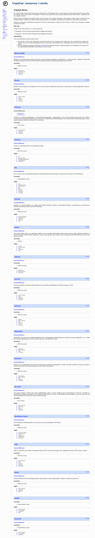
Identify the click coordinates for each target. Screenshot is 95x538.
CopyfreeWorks (45, 45)
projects (4, 36)
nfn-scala (17, 387)
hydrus (16, 227)
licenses (5, 12)
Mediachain (18, 331)
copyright (5, 17)
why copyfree (5, 24)
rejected (4, 14)
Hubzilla (17, 199)
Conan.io (17, 139)
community (5, 35)
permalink (87, 52)
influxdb (17, 257)
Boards (16, 80)
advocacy (5, 33)
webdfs (16, 498)
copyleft (4, 18)
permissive (5, 20)
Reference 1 (21, 113)
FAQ (4, 28)
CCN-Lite (17, 107)
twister (16, 472)
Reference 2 (21, 114)
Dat (15, 167)
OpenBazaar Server (21, 416)
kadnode (17, 306)
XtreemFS (17, 519)
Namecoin (17, 358)
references (5, 29)
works (4, 31)
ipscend (17, 279)
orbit (16, 444)
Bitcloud (17, 53)
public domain (4, 22)
